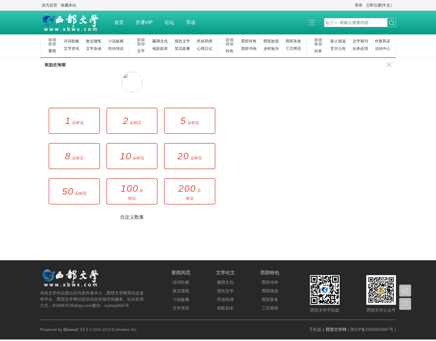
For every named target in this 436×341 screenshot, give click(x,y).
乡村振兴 (271, 48)
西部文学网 (336, 329)
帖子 (330, 22)
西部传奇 (249, 41)
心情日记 (204, 48)
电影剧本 (160, 48)
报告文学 (182, 41)
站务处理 (360, 48)
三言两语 (293, 48)
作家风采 (382, 41)
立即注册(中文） (380, 5)
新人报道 (338, 41)
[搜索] (391, 23)
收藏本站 (68, 5)
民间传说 (116, 48)
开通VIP (144, 22)
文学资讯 (71, 48)
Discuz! (71, 329)
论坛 (169, 22)
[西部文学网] (74, 22)
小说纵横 (116, 41)
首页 (119, 22)
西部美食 (293, 41)
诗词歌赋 (71, 41)
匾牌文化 (160, 41)
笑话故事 (182, 48)
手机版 (315, 329)
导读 (190, 22)
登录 (358, 5)
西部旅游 (271, 41)
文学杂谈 (93, 48)
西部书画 (249, 48)
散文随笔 (93, 41)
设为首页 (49, 5)
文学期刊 (360, 41)
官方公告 (338, 48)
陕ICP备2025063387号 (371, 329)
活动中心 (382, 48)
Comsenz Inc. (125, 329)
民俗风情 (204, 41)
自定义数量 (132, 217)
